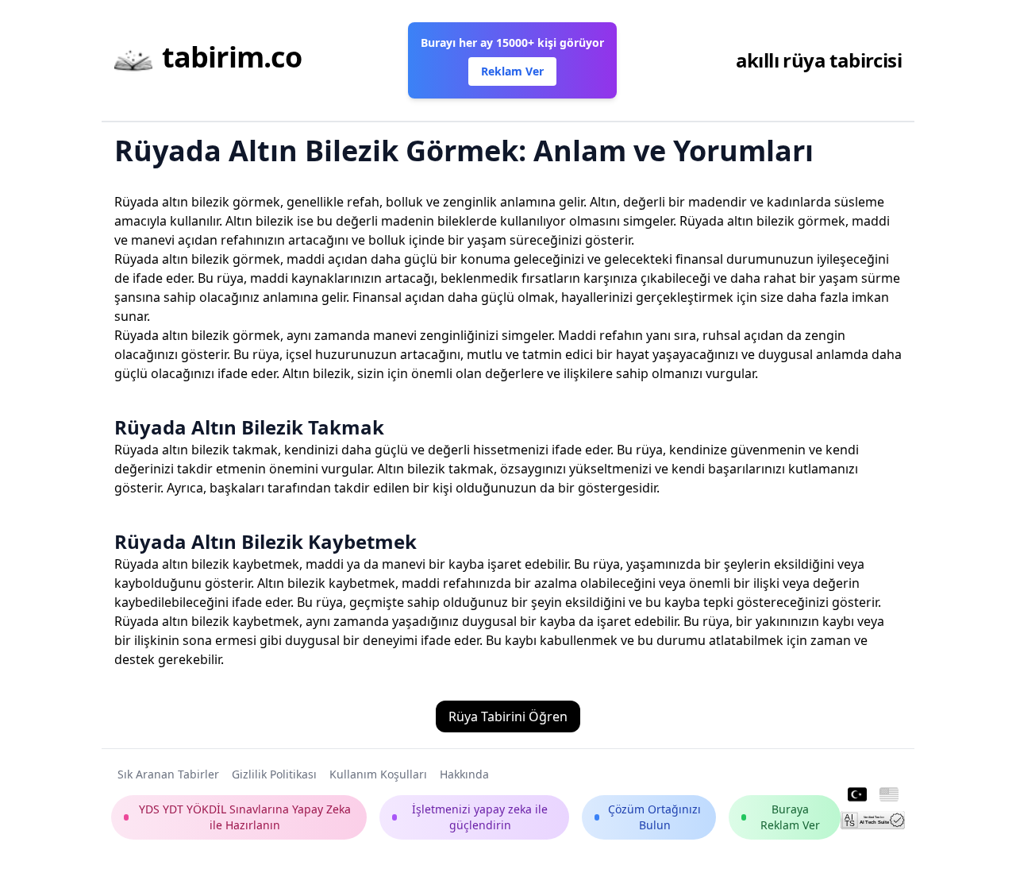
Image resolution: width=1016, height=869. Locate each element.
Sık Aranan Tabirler (168, 774)
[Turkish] (857, 795)
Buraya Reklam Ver (790, 816)
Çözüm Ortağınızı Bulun (654, 816)
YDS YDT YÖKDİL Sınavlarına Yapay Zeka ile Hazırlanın (245, 816)
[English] (889, 795)
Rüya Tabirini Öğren (508, 716)
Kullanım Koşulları (378, 774)
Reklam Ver (512, 71)
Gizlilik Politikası (274, 774)
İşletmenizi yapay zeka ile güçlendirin (480, 816)
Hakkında (464, 774)
